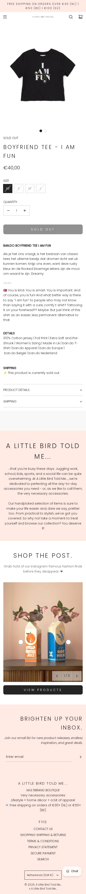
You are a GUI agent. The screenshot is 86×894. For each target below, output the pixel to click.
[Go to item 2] (68, 642)
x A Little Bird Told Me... (43, 888)
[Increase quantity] (25, 210)
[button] (40, 131)
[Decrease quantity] (8, 210)
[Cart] (80, 17)
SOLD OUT (10, 138)
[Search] (71, 17)
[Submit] (80, 757)
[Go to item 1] (21, 642)
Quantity (10, 202)
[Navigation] (5, 17)
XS (7, 188)
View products (43, 690)
